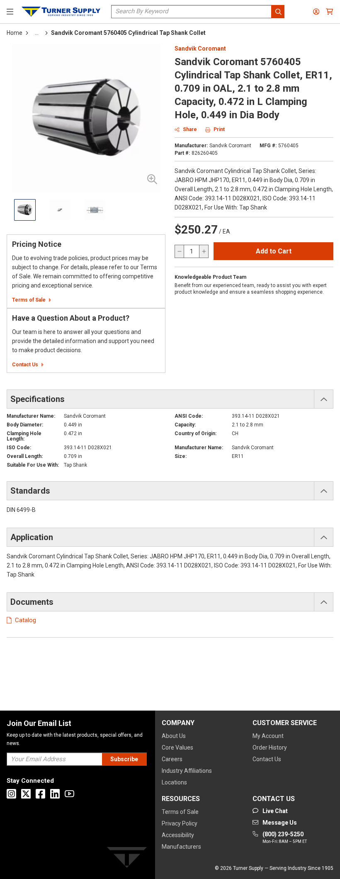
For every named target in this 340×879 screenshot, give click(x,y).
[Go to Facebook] (40, 794)
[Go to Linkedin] (55, 794)
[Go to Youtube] (69, 794)
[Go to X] (26, 794)
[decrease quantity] (179, 251)
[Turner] (127, 859)
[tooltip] (37, 32)
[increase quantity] (203, 251)
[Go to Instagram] (11, 794)
